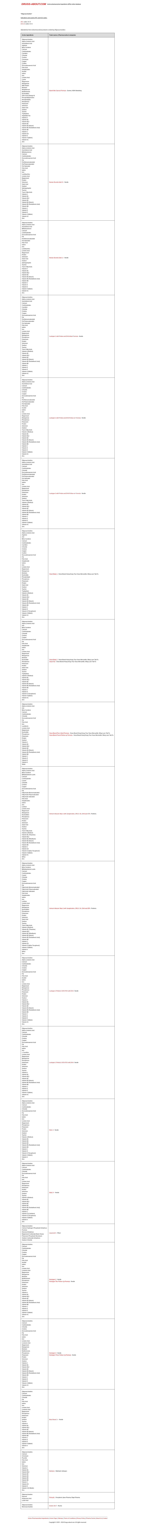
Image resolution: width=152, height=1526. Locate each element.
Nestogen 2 (52, 1279)
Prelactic (52, 1497)
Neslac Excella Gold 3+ (56, 182)
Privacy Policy (81, 1518)
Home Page (53, 1518)
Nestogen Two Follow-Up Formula (59, 1281)
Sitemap (60, 1518)
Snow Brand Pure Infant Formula (59, 733)
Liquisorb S (52, 1233)
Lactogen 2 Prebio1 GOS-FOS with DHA (61, 991)
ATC (22, 22)
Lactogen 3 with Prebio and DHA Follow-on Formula (65, 493)
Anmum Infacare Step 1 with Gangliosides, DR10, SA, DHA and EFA (69, 814)
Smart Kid (52, 661)
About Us (99, 1518)
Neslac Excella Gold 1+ (56, 258)
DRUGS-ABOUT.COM (33, 4)
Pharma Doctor (90, 1518)
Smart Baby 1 (53, 574)
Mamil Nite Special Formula (57, 90)
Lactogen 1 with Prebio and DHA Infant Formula (63, 336)
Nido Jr (51, 1130)
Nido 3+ (51, 1192)
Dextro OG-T (53, 1506)
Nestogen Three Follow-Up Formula (60, 1355)
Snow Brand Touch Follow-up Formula (60, 735)
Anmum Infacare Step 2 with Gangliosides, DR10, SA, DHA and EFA (69, 908)
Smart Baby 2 (53, 659)
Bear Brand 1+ (53, 1419)
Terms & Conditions (70, 1518)
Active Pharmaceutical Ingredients (38, 1518)
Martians (52, 1471)
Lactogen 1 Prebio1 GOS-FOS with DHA (61, 1062)
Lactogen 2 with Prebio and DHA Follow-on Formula (65, 418)
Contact (105, 1518)
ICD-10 (23, 24)
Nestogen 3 (52, 1353)
